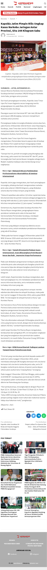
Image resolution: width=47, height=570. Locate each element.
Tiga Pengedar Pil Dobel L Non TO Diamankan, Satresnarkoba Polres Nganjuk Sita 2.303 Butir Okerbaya (34, 459)
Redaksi (12, 540)
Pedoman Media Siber (12, 544)
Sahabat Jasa (34, 563)
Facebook (13, 554)
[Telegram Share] (38, 415)
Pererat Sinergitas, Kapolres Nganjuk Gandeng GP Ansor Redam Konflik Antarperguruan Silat (35, 513)
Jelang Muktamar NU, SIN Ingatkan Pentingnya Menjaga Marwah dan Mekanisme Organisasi (10, 513)
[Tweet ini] (33, 415)
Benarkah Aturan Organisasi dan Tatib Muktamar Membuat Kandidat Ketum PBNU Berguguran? (11, 486)
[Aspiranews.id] (23, 3)
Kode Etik (34, 540)
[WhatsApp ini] (44, 415)
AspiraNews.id (17, 563)
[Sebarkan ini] (28, 415)
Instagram (36, 554)
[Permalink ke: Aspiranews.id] (3, 35)
